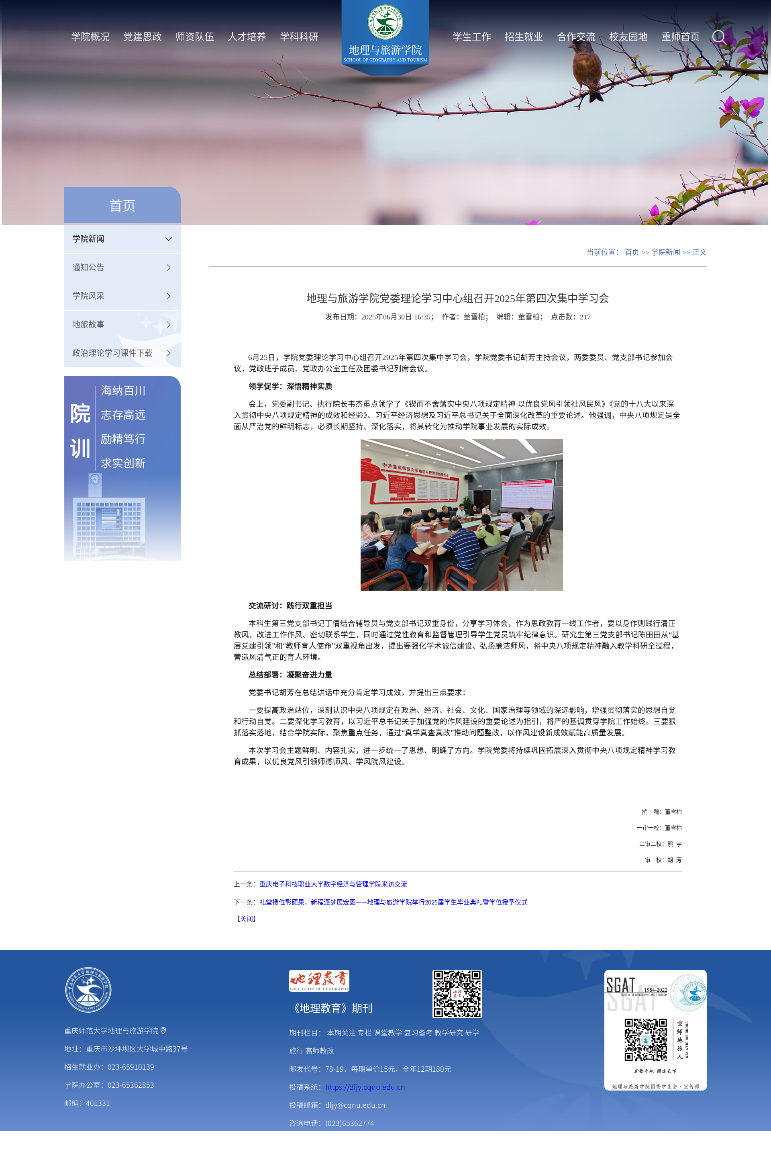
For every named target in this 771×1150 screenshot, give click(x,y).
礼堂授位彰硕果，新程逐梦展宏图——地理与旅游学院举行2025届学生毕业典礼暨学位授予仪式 (393, 903)
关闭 (246, 919)
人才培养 (247, 36)
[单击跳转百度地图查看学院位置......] (163, 1030)
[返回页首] (88, 990)
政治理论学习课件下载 (112, 353)
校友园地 (628, 36)
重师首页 (680, 36)
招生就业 (524, 36)
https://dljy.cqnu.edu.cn (365, 1086)
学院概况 (90, 36)
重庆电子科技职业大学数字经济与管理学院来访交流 (333, 885)
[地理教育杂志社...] (385, 981)
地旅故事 (88, 324)
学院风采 (88, 296)
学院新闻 (88, 239)
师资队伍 (194, 36)
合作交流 (576, 36)
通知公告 (88, 267)
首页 (632, 252)
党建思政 (142, 36)
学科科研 (299, 36)
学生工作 (472, 36)
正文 (699, 252)
